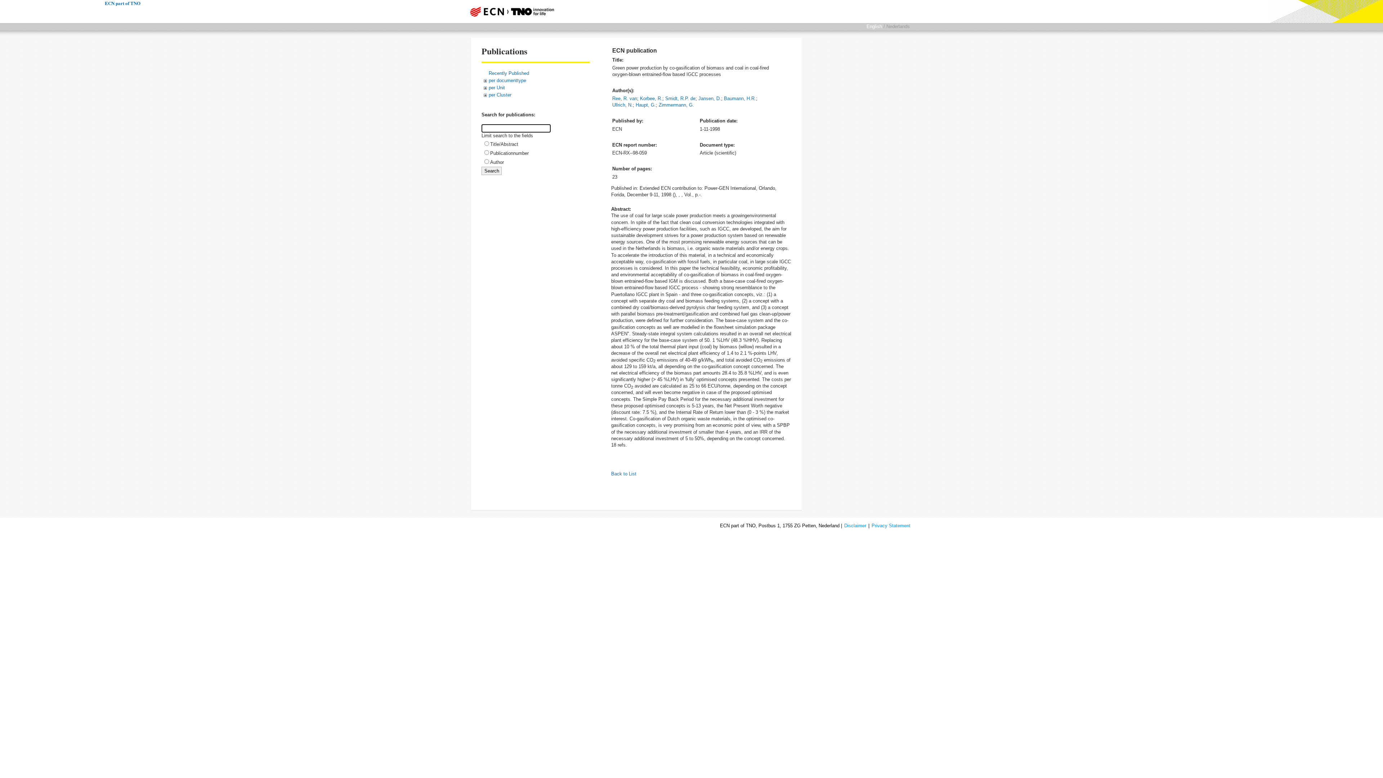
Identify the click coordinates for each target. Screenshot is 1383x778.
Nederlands (898, 26)
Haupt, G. (646, 105)
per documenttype (507, 80)
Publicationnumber (509, 153)
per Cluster (500, 95)
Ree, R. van (624, 98)
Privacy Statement (891, 525)
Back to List (623, 474)
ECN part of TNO (510, 11)
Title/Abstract (504, 144)
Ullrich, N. (622, 105)
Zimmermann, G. (676, 105)
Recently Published (509, 73)
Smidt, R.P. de (680, 98)
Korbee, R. (651, 98)
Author (497, 162)
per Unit (497, 87)
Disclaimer (855, 525)
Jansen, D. (709, 98)
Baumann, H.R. (740, 98)
